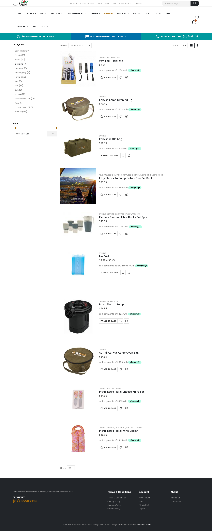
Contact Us (88, 3)
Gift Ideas (21, 26)
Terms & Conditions (116, 497)
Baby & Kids (56, 13)
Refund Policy (113, 508)
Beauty (94, 13)
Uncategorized (21, 107)
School (45, 26)
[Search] (195, 3)
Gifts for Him (158, 175)
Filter (51, 133)
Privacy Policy (113, 501)
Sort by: (63, 45)
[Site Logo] (21, 3)
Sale (35, 26)
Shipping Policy (114, 505)
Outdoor (110, 301)
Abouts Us (175, 497)
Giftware (110, 214)
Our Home (122, 13)
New (168, 13)
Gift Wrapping (20, 72)
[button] (191, 45)
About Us (74, 3)
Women (30, 13)
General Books (127, 175)
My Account (103, 3)
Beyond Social (144, 524)
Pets (148, 13)
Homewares (111, 58)
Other (119, 58)
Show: (176, 45)
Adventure (103, 175)
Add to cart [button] (110, 77)
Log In (139, 3)
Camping (108, 13)
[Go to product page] (78, 69)
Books (136, 13)
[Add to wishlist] (120, 77)
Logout (142, 508)
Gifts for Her (147, 175)
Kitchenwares (130, 214)
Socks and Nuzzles (77, 13)
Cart (115, 3)
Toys (157, 13)
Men (42, 13)
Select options (110, 155)
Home (19, 13)
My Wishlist (126, 3)
